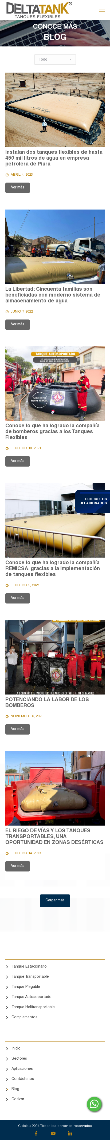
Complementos (24, 1017)
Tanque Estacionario (29, 967)
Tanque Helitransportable (33, 1007)
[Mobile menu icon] (102, 10)
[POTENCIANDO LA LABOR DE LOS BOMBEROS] (55, 657)
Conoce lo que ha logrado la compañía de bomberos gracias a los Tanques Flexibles (52, 432)
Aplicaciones (22, 1069)
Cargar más (55, 900)
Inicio (16, 1049)
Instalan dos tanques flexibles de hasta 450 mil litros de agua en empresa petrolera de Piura (54, 158)
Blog (15, 1089)
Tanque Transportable (30, 977)
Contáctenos (22, 1079)
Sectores (19, 1059)
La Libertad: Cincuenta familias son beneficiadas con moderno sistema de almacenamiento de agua (52, 295)
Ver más (17, 188)
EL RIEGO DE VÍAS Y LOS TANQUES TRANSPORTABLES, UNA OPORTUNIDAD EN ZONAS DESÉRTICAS (54, 837)
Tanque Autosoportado (31, 997)
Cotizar (17, 1099)
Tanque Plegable (25, 987)
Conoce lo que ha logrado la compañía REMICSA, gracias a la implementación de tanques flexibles (52, 569)
